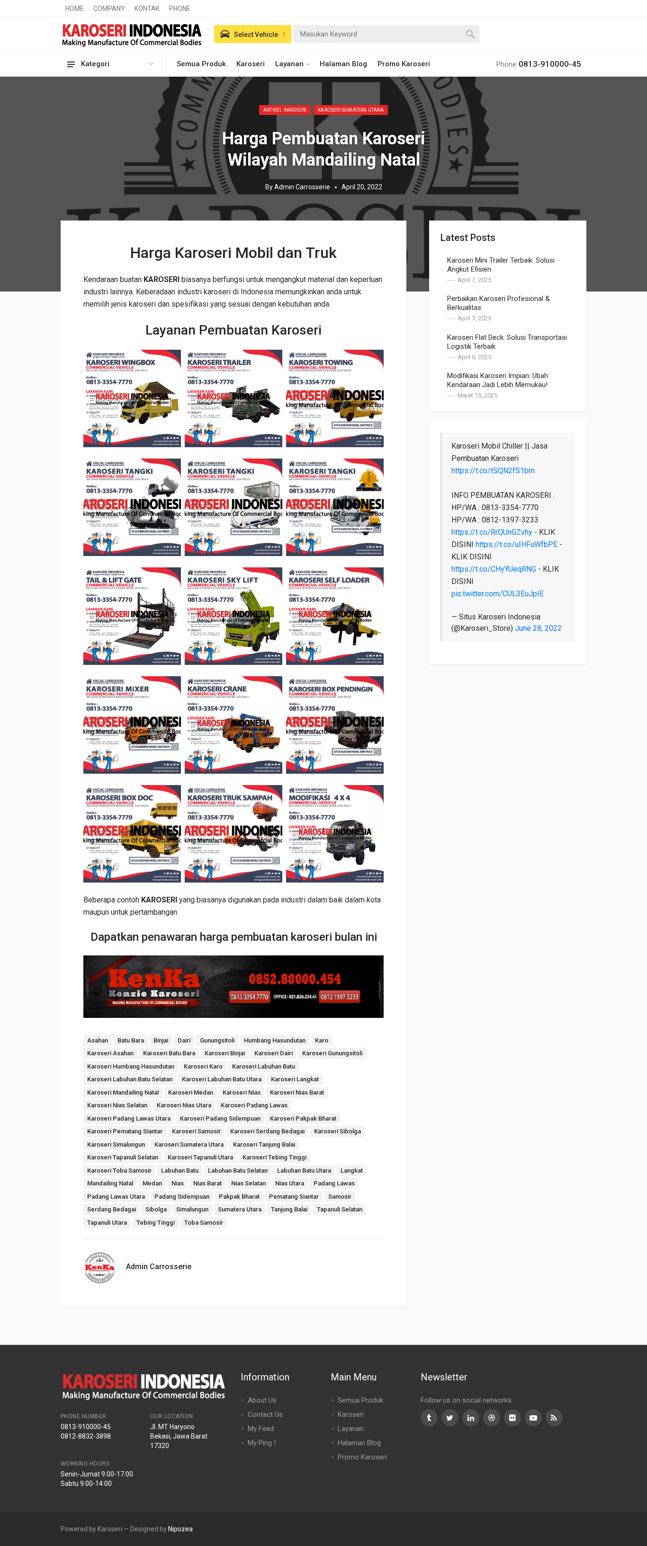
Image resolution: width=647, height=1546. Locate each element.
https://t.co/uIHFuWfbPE (516, 544)
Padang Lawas (334, 1183)
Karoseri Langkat (295, 1079)
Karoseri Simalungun (116, 1144)
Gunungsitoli (217, 1040)
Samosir (339, 1196)
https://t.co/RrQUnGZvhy (491, 532)
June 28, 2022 (538, 628)
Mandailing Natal (110, 1183)
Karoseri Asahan (110, 1053)
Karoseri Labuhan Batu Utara (221, 1079)
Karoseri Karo (203, 1066)
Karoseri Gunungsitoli (332, 1053)
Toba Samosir (203, 1222)
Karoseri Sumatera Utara (351, 110)
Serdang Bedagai (111, 1209)
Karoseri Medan (190, 1092)
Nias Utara (289, 1183)
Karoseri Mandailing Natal (123, 1092)
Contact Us (265, 1414)
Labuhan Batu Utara (304, 1170)
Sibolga (156, 1209)
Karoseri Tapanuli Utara (200, 1157)
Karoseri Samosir (196, 1131)
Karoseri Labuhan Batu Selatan (129, 1079)
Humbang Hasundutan (275, 1040)
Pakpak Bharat (239, 1196)
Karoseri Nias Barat (297, 1092)
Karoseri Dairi (273, 1053)
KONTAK (147, 8)
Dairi (184, 1040)
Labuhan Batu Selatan (238, 1170)
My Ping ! (262, 1443)
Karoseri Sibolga (337, 1131)
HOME (74, 8)
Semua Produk (201, 64)
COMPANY (109, 8)
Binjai (160, 1040)
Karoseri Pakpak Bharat (303, 1118)
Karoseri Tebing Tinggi (274, 1157)
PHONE (179, 8)
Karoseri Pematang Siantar (124, 1131)
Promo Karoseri (403, 64)
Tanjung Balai (289, 1209)
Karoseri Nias (242, 1092)
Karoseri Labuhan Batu (263, 1066)
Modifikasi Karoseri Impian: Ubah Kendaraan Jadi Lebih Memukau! (497, 380)
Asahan (97, 1040)
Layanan (289, 64)
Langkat (352, 1170)
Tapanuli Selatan (339, 1209)
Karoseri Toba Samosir (119, 1170)
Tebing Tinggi (155, 1222)
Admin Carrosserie (302, 187)
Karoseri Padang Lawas (254, 1105)
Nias (177, 1183)
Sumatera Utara (239, 1209)
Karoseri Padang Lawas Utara (129, 1118)
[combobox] (386, 34)
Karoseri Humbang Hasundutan (130, 1066)
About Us (262, 1400)
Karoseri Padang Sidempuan (220, 1118)
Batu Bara (130, 1040)
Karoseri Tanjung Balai (264, 1144)
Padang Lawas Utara (116, 1196)
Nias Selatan (248, 1183)
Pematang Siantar (294, 1196)
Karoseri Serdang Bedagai (267, 1131)
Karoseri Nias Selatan (117, 1105)
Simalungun (192, 1209)
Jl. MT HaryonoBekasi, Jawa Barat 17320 (178, 1436)
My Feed (261, 1428)
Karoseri (250, 64)
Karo (321, 1040)
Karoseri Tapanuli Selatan (122, 1157)
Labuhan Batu (179, 1170)
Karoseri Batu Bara (169, 1053)
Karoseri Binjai (225, 1053)
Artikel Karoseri (284, 110)
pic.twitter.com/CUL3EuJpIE (497, 593)
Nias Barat (207, 1183)
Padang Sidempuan (181, 1196)
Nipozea (180, 1529)
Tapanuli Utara (107, 1222)
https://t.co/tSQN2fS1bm (493, 470)
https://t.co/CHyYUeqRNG (493, 569)
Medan (152, 1183)
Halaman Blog (343, 64)
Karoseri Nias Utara (184, 1105)
